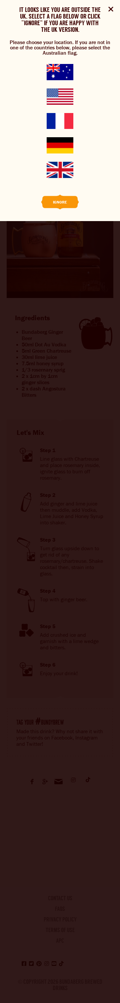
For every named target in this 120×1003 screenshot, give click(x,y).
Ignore (60, 202)
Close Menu (110, 9)
